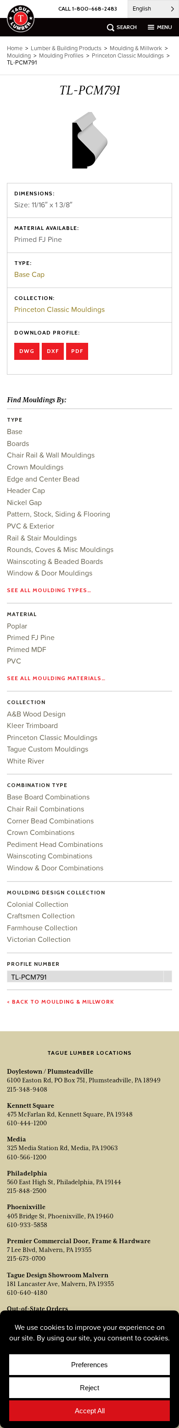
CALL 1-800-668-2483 (87, 8)
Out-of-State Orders (37, 1308)
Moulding (19, 55)
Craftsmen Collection (41, 915)
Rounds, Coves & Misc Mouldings (60, 549)
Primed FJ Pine (31, 637)
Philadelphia (27, 1173)
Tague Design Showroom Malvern (57, 1275)
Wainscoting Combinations (49, 855)
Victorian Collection (39, 939)
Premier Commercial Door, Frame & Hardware (79, 1241)
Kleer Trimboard (32, 725)
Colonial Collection (37, 904)
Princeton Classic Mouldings (59, 309)
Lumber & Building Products (66, 48)
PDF (77, 350)
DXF (53, 350)
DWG (26, 350)
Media (16, 1139)
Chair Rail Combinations (45, 808)
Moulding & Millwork (136, 48)
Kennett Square (30, 1105)
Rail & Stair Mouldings (42, 537)
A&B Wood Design (36, 713)
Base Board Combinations (48, 796)
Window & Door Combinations (55, 867)
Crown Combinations (40, 832)
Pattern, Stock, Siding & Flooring (58, 513)
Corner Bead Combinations (50, 820)
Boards (18, 443)
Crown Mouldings (35, 466)
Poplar (17, 625)
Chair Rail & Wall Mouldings (51, 454)
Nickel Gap (24, 502)
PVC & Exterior (30, 525)
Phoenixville (26, 1207)
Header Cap (26, 490)
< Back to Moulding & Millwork (60, 1001)
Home (14, 48)
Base (14, 431)
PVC (14, 660)
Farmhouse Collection (42, 927)
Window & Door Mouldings (49, 572)
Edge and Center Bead (43, 478)
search (127, 27)
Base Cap (29, 274)
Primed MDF (26, 649)
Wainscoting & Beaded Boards (55, 561)
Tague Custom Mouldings (47, 748)
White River (25, 760)
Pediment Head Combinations (55, 844)
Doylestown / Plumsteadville (50, 1071)
